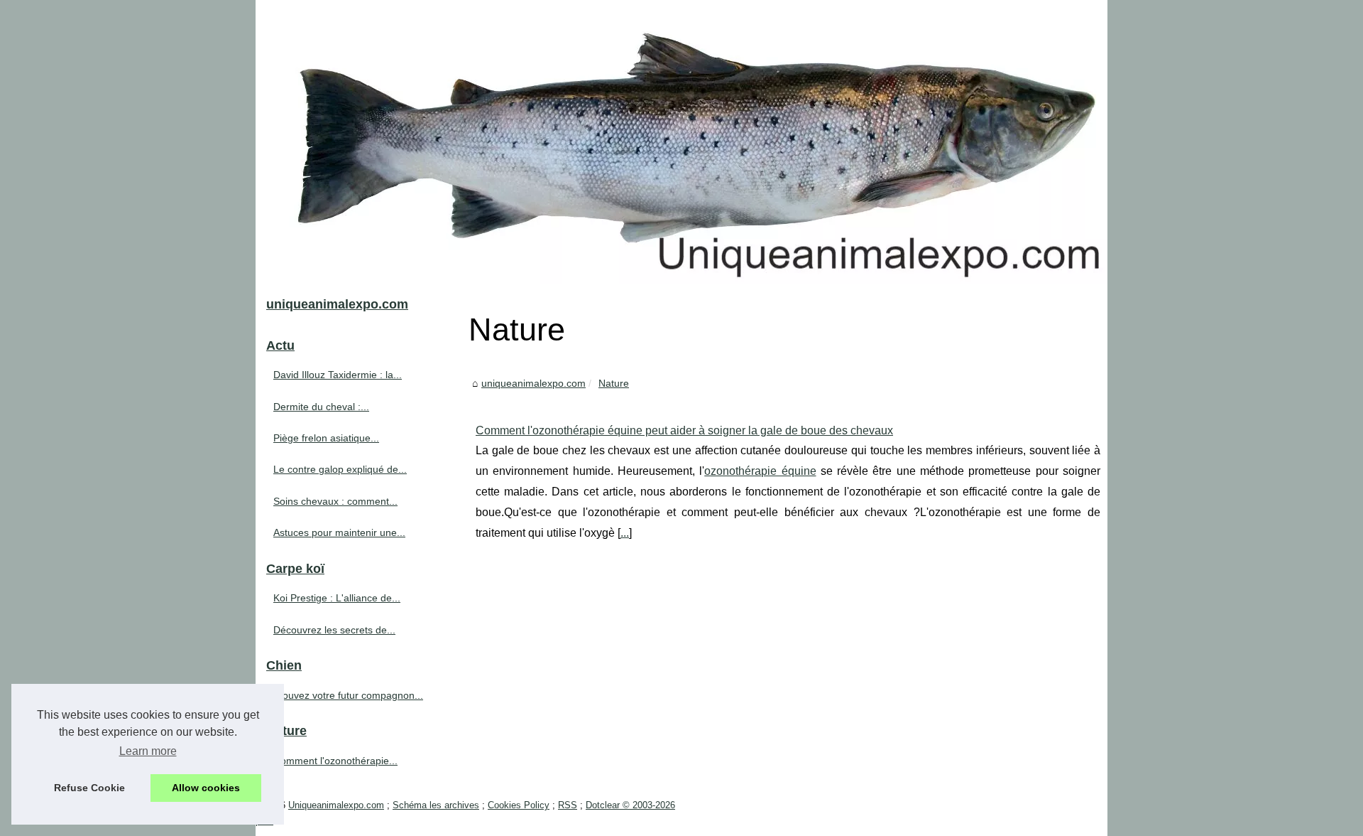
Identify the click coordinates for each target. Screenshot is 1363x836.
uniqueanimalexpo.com (533, 383)
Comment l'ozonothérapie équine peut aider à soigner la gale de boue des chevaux (684, 430)
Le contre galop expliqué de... (340, 469)
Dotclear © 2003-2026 (630, 805)
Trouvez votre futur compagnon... (348, 695)
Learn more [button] (148, 751)
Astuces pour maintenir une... (339, 532)
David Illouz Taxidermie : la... (337, 374)
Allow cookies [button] (206, 787)
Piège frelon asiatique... (326, 438)
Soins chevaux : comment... (335, 501)
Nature (613, 383)
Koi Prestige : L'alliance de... (336, 598)
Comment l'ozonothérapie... (335, 760)
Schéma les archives (436, 805)
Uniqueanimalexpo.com (336, 805)
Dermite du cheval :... (321, 406)
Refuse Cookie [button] (89, 787)
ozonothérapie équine (760, 471)
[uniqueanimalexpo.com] (681, 142)
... (624, 533)
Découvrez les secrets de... (334, 630)
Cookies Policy (518, 805)
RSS (567, 805)
